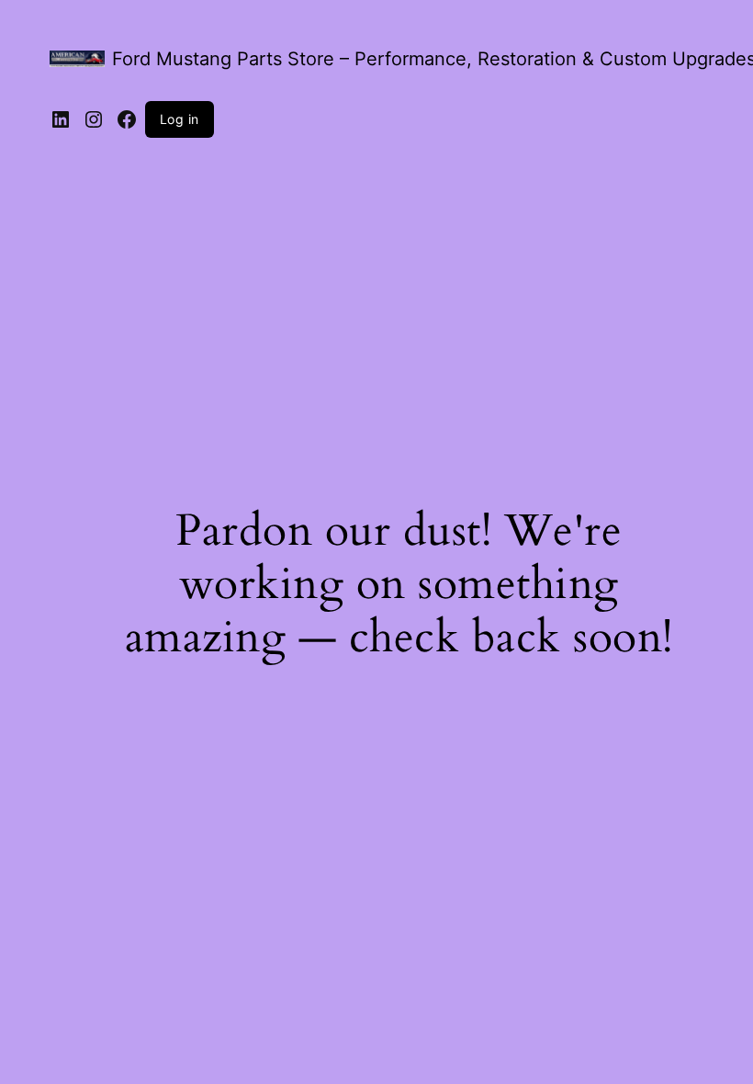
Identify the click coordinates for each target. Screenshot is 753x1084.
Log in (179, 119)
